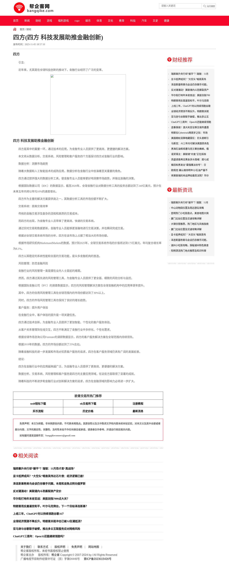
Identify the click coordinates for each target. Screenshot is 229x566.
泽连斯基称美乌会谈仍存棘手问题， (190, 84)
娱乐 (88, 20)
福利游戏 (63, 20)
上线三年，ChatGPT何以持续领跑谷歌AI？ (39, 513)
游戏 (49, 20)
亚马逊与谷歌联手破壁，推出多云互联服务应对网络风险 (46, 528)
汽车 (144, 20)
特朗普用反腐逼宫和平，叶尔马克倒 (190, 100)
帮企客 (55, 554)
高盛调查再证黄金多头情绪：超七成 (190, 159)
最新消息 (138, 411)
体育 (99, 20)
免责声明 (76, 546)
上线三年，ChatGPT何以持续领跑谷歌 (191, 106)
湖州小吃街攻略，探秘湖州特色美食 (190, 245)
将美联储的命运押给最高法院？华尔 (190, 175)
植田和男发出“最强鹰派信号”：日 (188, 165)
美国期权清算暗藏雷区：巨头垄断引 (190, 138)
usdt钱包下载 (38, 403)
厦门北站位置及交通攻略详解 (186, 218)
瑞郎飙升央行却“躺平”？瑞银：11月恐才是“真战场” (44, 468)
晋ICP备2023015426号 (97, 558)
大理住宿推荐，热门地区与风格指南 (190, 224)
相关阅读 (28, 455)
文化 (110, 20)
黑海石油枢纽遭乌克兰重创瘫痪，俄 (190, 149)
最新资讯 (182, 190)
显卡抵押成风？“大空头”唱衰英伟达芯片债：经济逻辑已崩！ (49, 476)
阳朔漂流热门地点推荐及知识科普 (188, 250)
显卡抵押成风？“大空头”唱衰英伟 (188, 79)
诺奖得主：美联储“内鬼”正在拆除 (188, 154)
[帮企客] (40, 8)
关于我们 (26, 546)
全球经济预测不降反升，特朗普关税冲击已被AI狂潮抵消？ (48, 521)
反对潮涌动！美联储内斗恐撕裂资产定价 (37, 491)
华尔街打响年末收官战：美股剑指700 (190, 95)
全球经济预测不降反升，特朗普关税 (190, 111)
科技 (133, 20)
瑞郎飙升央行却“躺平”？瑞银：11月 (189, 74)
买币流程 (38, 411)
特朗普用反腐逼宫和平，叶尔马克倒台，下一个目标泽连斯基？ (50, 506)
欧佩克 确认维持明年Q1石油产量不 (189, 170)
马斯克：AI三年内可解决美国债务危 (190, 143)
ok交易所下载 (88, 403)
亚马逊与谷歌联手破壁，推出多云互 (190, 116)
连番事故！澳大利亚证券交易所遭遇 (190, 127)
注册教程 (138, 403)
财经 (38, 20)
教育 (121, 20)
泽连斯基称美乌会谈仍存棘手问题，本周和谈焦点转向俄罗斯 (49, 483)
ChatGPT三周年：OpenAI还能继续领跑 (191, 122)
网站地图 (93, 546)
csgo (77, 20)
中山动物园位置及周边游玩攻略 (187, 208)
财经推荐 (182, 60)
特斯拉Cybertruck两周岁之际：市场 (189, 133)
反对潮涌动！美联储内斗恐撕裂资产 (190, 90)
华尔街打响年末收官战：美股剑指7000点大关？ (41, 498)
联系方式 (43, 546)
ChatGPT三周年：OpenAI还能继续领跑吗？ (39, 536)
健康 (166, 20)
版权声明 (59, 546)
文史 (155, 20)
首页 (15, 20)
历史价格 (88, 411)
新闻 (27, 20)
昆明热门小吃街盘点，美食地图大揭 (190, 213)
